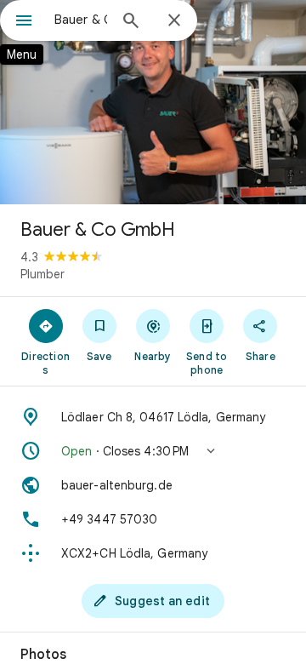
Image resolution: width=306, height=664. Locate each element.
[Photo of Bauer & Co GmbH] (153, 102)
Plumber (42, 274)
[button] (153, 451)
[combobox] (80, 19)
